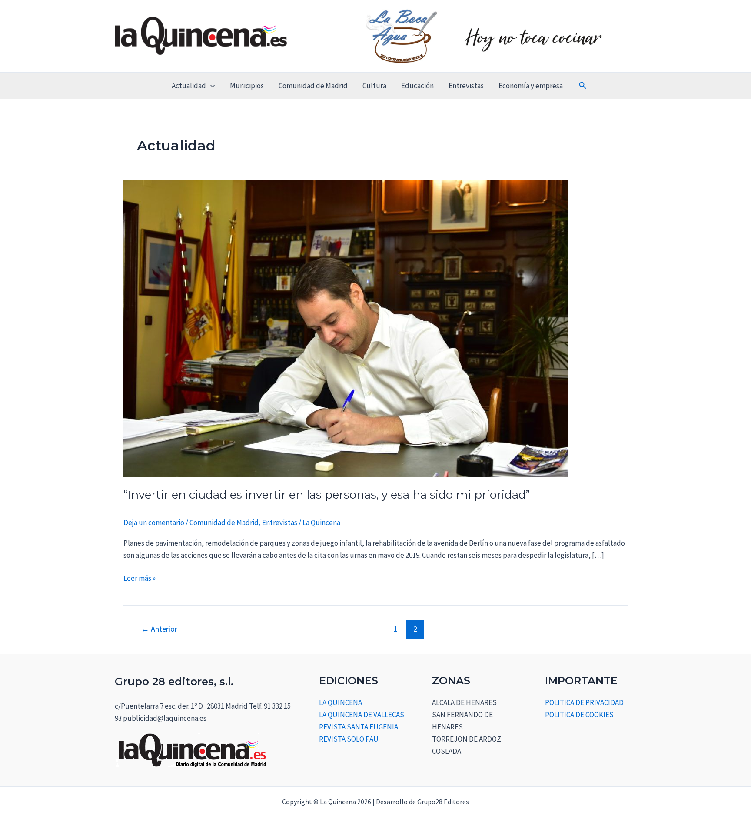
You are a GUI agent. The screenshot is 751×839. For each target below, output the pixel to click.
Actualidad (189, 85)
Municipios (247, 85)
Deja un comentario (153, 522)
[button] (210, 86)
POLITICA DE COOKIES (579, 714)
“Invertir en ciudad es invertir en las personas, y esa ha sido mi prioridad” (326, 495)
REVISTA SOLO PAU (349, 739)
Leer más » (139, 577)
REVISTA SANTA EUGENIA (358, 727)
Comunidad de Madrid (313, 85)
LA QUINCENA (340, 702)
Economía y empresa (530, 85)
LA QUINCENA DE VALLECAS (361, 714)
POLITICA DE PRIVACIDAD (584, 702)
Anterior (159, 629)
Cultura (374, 85)
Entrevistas (466, 85)
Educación (417, 85)
